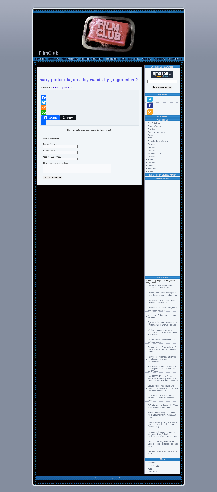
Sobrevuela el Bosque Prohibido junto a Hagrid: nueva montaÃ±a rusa (162, 415)
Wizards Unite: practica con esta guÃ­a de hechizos (162, 341)
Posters (151, 159)
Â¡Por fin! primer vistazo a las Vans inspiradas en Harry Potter (163, 406)
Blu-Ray (151, 129)
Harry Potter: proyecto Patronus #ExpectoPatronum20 (161, 301)
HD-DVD (152, 147)
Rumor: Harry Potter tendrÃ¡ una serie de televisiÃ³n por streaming (162, 294)
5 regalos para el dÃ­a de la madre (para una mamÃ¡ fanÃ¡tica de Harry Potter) (162, 424)
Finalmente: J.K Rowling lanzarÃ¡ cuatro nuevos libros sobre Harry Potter (162, 349)
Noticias (151, 156)
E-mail (45, 150)
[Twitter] (89, 102)
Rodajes (151, 162)
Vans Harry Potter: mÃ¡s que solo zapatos (162, 316)
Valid (153, 466)
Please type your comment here (55, 163)
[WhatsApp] (89, 112)
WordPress (152, 472)
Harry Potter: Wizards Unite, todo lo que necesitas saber (163, 309)
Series (150, 165)
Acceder (151, 463)
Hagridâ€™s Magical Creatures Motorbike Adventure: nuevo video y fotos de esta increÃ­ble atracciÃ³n (163, 378)
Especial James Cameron (159, 141)
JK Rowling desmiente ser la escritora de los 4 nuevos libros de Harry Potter (162, 332)
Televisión (152, 168)
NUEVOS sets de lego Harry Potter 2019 (163, 452)
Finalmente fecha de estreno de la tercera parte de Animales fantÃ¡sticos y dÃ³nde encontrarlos (162, 434)
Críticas (151, 135)
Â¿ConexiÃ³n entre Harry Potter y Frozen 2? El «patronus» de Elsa (162, 324)
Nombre (46, 144)
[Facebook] (89, 97)
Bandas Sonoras (155, 126)
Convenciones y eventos (158, 132)
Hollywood (152, 150)
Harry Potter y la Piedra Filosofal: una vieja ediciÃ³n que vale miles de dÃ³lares (162, 368)
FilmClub (48, 52)
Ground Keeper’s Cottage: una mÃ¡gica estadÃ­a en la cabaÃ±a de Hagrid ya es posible (163, 388)
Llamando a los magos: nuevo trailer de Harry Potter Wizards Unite (161, 397)
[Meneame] (89, 107)
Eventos (151, 144)
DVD (150, 138)
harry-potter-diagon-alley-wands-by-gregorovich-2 (89, 79)
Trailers (151, 171)
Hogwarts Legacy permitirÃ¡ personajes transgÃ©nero (160, 286)
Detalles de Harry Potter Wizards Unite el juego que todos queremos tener (163, 444)
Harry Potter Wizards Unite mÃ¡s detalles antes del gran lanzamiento (162, 359)
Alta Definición (154, 123)
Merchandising (154, 153)
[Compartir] (89, 122)
